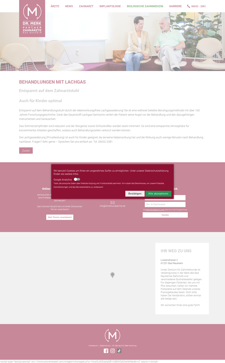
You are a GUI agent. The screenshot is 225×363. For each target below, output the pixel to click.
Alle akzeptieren (158, 193)
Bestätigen (135, 193)
